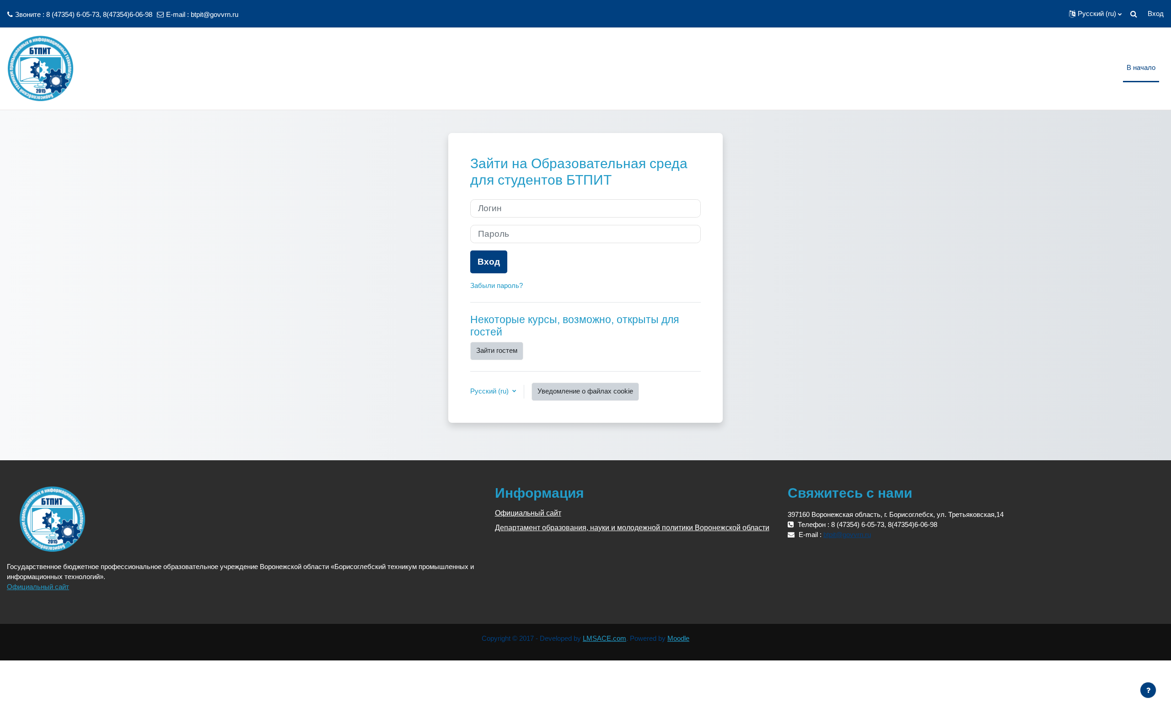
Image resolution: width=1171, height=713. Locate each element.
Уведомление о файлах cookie (585, 391)
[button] (1095, 13)
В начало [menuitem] (1141, 67)
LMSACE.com (604, 638)
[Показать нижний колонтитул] (1148, 690)
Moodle (678, 638)
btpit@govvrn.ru (214, 14)
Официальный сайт (38, 587)
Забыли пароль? (496, 285)
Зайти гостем (496, 350)
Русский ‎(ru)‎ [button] (490, 391)
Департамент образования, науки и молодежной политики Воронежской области (632, 528)
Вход (1156, 13)
